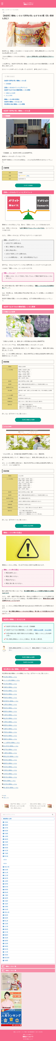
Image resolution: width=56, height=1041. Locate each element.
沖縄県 (6, 960)
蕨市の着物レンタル (9, 780)
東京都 (6, 856)
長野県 (6, 884)
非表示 (12, 76)
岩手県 (6, 828)
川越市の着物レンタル (10, 687)
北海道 (6, 822)
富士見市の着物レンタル (10, 746)
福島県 (6, 839)
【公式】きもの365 (28, 525)
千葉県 (6, 853)
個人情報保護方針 (31, 1031)
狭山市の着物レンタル (10, 718)
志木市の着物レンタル (10, 774)
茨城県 (6, 842)
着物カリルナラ (28, 4)
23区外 (5, 863)
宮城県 (6, 833)
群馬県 (6, 847)
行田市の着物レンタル (10, 770)
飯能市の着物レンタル (10, 763)
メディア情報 (24, 1031)
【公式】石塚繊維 (28, 185)
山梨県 (6, 881)
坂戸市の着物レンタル (10, 749)
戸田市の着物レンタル (10, 732)
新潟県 (6, 869)
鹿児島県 (6, 957)
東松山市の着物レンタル (10, 756)
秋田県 (6, 830)
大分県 (6, 952)
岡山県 (6, 920)
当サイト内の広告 (39, 1031)
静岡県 (6, 889)
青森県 (6, 825)
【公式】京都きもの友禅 (28, 419)
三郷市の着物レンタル (10, 729)
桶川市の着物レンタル (10, 777)
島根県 (6, 918)
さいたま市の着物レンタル (11, 680)
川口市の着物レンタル (10, 684)
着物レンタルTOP (17, 1031)
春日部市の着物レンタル (10, 701)
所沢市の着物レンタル (10, 691)
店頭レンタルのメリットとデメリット (16, 87)
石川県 (6, 875)
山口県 (6, 926)
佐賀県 (6, 943)
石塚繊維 (8, 84)
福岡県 (6, 940)
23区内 (5, 859)
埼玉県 (4, 795)
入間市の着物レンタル (10, 722)
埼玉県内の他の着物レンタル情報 (14, 104)
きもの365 (9, 95)
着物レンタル (6, 797)
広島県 (6, 923)
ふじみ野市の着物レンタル (11, 742)
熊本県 (6, 949)
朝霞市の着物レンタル (10, 725)
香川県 (6, 932)
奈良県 (6, 909)
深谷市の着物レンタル (10, 736)
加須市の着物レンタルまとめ (13, 102)
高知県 (6, 938)
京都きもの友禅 (10, 93)
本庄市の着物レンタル (10, 767)
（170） (28, 175)
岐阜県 (6, 886)
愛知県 (6, 892)
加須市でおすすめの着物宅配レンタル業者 (17, 90)
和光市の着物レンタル (10, 760)
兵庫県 (6, 906)
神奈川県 (6, 867)
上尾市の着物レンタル (10, 704)
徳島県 (6, 929)
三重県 (6, 895)
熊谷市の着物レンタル (10, 708)
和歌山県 (6, 912)
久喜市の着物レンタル (10, 715)
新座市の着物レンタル (10, 711)
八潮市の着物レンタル (10, 753)
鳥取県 (6, 915)
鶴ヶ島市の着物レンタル (10, 787)
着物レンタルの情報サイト (28, 1034)
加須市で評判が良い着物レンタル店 (15, 80)
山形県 (6, 836)
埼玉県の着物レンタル (10, 677)
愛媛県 (6, 935)
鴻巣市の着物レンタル (10, 739)
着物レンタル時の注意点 (11, 99)
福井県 (6, 878)
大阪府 (6, 903)
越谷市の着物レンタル (10, 694)
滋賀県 (6, 898)
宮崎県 (6, 955)
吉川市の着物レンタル (10, 784)
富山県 (6, 872)
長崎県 (6, 946)
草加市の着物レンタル (10, 697)
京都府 (6, 901)
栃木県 (6, 845)
